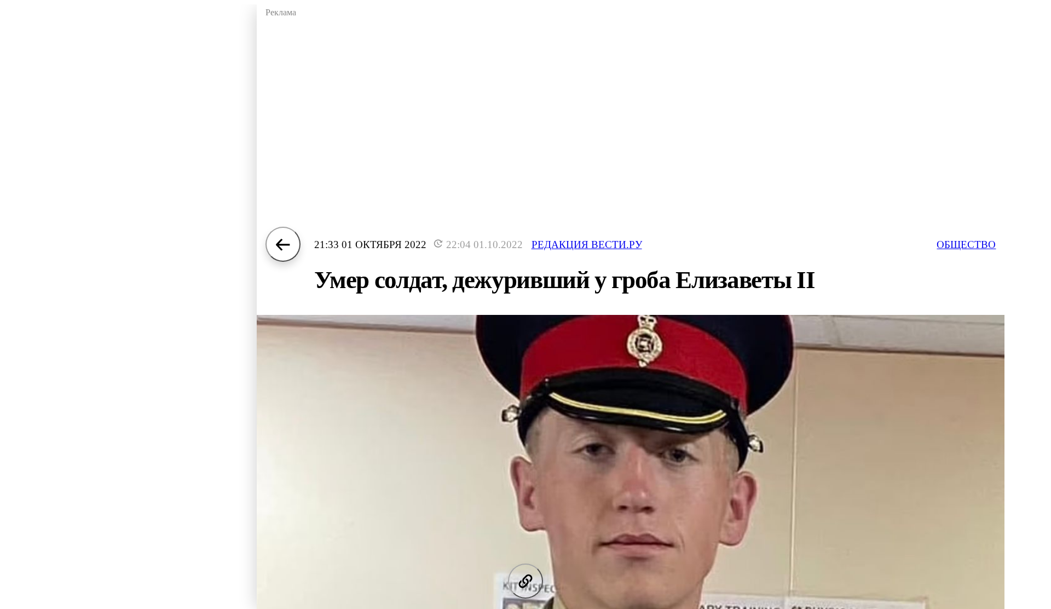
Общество (966, 244)
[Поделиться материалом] (525, 581)
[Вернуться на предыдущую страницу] (283, 244)
